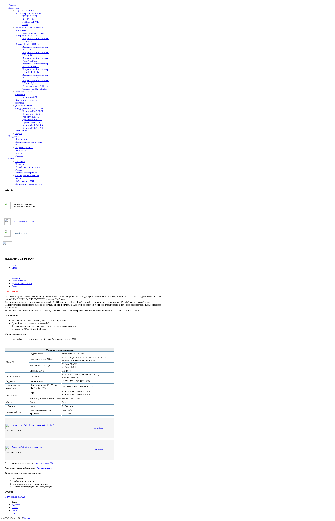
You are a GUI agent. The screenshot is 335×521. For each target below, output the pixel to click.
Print (14, 265)
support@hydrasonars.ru (24, 221)
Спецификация (19, 280)
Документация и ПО (22, 283)
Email (14, 267)
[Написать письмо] (7, 221)
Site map (27, 518)
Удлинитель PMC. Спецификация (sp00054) (33, 425)
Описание (16, 278)
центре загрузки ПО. (43, 463)
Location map (20, 233)
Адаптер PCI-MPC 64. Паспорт (27, 447)
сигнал (15, 507)
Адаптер (16, 504)
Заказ (14, 286)
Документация (44, 468)
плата (14, 510)
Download (98, 428)
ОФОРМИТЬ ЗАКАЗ (15, 497)
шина (14, 513)
